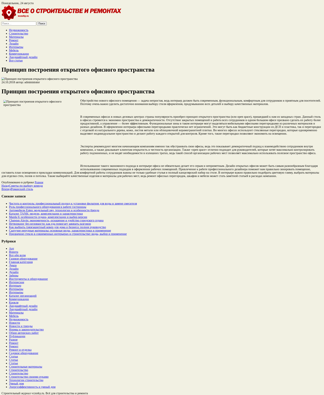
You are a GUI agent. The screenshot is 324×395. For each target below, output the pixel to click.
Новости (14, 322)
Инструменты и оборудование (28, 278)
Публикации (17, 336)
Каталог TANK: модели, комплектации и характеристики (46, 213)
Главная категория (21, 262)
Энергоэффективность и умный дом (32, 386)
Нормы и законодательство (26, 329)
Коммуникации (19, 53)
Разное (39, 182)
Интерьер (15, 285)
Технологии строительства (26, 380)
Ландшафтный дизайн (23, 57)
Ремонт (13, 40)
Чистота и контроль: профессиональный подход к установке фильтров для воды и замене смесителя (73, 203)
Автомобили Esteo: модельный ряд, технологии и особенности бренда (54, 210)
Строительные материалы (25, 366)
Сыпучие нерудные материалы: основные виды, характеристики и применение (60, 230)
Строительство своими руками (29, 376)
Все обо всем (17, 255)
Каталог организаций (23, 295)
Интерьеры (16, 47)
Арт (11, 248)
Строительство (18, 33)
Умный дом (16, 383)
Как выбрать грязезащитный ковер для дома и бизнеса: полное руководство (57, 227)
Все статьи (16, 60)
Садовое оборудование (23, 353)
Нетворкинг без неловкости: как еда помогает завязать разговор (50, 223)
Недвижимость (18, 30)
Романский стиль (17, 189)
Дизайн (14, 43)
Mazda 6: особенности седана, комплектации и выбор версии (48, 217)
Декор (13, 265)
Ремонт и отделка (20, 349)
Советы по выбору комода (22, 185)
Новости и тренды (21, 326)
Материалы (16, 36)
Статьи (13, 356)
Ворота (13, 251)
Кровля (13, 302)
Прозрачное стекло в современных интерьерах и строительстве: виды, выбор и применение (68, 233)
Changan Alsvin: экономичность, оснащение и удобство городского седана (56, 220)
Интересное (16, 282)
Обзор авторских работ (24, 332)
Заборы (13, 275)
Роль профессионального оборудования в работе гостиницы (47, 206)
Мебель (14, 50)
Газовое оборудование (23, 258)
